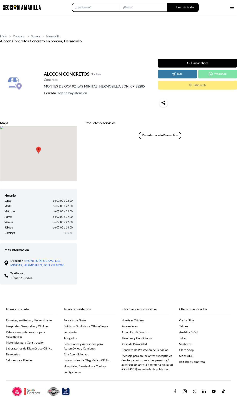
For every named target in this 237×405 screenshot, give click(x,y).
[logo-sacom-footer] (41, 391)
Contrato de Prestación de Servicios (144, 350)
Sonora (35, 36)
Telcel (182, 338)
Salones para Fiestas (19, 360)
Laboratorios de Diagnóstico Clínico (29, 348)
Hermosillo (53, 36)
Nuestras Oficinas (133, 320)
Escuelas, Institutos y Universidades (29, 320)
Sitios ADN (186, 355)
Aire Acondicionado (76, 354)
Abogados (70, 338)
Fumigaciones (72, 372)
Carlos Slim (186, 320)
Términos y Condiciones (136, 338)
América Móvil (188, 332)
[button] (38, 150)
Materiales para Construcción (25, 342)
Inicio (3, 36)
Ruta (179, 74)
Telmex (183, 326)
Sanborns (185, 344)
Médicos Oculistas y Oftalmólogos (86, 326)
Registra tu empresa (192, 361)
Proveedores (129, 326)
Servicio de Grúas (75, 320)
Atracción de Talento (134, 332)
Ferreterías (13, 354)
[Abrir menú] (232, 7)
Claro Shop (186, 350)
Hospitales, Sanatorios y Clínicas (27, 326)
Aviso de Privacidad (134, 344)
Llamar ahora (199, 63)
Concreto (19, 36)
